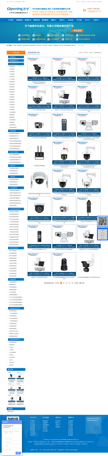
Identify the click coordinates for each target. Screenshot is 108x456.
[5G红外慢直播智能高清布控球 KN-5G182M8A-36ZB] (64, 275)
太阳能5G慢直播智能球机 (15, 195)
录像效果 (70, 423)
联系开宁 (96, 20)
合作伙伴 (32, 431)
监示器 (10, 360)
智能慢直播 (13, 279)
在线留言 (89, 1)
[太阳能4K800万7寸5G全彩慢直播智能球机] (89, 248)
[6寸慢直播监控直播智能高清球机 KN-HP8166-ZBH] (64, 80)
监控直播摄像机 (67, 45)
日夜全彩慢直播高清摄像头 (15, 141)
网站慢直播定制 (12, 310)
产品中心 (91, 52)
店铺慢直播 (11, 102)
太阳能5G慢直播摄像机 (14, 190)
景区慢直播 (44, 45)
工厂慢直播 (11, 79)
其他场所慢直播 (12, 127)
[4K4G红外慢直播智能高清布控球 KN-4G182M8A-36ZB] (89, 108)
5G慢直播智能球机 (13, 173)
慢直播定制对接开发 (15, 308)
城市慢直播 (38, 45)
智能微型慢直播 (12, 289)
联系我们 (94, 1)
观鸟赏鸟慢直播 (12, 276)
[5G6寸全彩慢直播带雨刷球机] (20, 390)
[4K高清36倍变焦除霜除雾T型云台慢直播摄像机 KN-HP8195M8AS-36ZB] (89, 136)
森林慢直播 (11, 117)
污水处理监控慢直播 (13, 221)
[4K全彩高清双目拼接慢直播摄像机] (39, 136)
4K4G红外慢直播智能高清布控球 (20, 405)
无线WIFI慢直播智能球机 (15, 162)
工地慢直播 (11, 94)
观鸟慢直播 (11, 122)
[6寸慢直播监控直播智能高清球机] (20, 378)
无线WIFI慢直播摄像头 (14, 154)
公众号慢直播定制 (13, 313)
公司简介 (32, 421)
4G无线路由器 (12, 352)
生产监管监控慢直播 (13, 219)
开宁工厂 (87, 20)
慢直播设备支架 (12, 342)
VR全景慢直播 (12, 292)
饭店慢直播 (11, 84)
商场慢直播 (11, 99)
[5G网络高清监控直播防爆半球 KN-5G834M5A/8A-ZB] (39, 192)
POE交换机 (12, 357)
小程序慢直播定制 (13, 318)
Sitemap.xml (75, 439)
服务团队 (45, 427)
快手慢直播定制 (12, 326)
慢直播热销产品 (14, 60)
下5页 (76, 283)
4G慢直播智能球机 (13, 184)
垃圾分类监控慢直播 (13, 226)
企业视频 (70, 421)
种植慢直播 (11, 89)
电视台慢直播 (26, 45)
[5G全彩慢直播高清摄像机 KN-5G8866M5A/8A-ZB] (89, 275)
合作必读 (70, 20)
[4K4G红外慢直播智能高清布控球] (20, 401)
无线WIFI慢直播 (14, 152)
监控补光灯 (11, 362)
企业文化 (32, 423)
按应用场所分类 (97, 52)
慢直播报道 (46, 425)
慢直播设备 (19, 20)
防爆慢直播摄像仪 (13, 294)
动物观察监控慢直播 (13, 237)
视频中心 (53, 20)
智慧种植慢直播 (12, 258)
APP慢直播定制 (12, 315)
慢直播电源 (11, 344)
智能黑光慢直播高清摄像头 (15, 143)
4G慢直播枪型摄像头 (14, 179)
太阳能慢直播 (13, 187)
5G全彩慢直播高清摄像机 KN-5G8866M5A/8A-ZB (89, 277)
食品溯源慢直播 (12, 253)
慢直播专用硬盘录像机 (14, 148)
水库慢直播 (11, 69)
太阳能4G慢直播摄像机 (14, 198)
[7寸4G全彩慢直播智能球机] (11, 390)
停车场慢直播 (12, 119)
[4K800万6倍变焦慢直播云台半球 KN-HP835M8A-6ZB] (39, 220)
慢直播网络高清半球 (13, 136)
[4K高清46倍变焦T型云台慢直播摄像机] (64, 248)
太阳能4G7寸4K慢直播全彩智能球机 (39, 277)
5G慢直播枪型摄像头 (14, 168)
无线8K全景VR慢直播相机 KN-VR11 (89, 221)
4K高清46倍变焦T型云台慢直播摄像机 (64, 249)
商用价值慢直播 (14, 248)
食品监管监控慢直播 (13, 224)
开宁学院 (79, 20)
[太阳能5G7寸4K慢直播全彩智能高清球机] (11, 401)
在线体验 (70, 431)
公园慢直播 (11, 71)
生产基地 (32, 425)
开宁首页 (11, 20)
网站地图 (99, 1)
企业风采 (32, 427)
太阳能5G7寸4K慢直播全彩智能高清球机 (11, 405)
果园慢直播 (11, 92)
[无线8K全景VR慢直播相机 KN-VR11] (89, 220)
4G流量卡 (11, 349)
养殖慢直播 (11, 86)
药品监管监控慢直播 (13, 239)
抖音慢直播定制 (12, 323)
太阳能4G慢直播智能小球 (15, 200)
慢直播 (14, 45)
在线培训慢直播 (12, 271)
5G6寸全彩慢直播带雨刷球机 (39, 110)
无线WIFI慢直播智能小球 (15, 159)
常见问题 (57, 421)
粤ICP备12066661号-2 (39, 444)
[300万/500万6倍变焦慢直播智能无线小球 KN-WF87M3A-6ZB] (64, 164)
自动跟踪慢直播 (12, 287)
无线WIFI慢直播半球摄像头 (15, 157)
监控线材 (11, 365)
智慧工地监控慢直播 (13, 234)
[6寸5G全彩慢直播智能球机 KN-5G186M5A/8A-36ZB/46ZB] (64, 192)
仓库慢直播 (11, 104)
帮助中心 (62, 20)
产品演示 (70, 427)
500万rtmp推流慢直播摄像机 (15, 302)
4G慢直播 (12, 176)
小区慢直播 (11, 107)
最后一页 (81, 283)
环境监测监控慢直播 (13, 214)
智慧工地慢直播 (12, 255)
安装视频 (70, 429)
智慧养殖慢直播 (12, 260)
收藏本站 (84, 1)
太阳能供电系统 (12, 205)
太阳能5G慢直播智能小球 (15, 193)
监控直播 (61, 45)
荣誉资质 (32, 429)
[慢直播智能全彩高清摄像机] (11, 378)
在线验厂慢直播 (12, 263)
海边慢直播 (11, 76)
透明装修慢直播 (12, 265)
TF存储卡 (11, 347)
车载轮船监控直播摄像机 (39, 165)
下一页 (57, 283)
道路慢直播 (11, 114)
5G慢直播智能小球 (13, 170)
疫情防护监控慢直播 (13, 244)
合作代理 (45, 431)
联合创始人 (33, 433)
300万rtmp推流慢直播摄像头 (15, 299)
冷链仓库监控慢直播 (13, 242)
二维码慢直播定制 (13, 321)
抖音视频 (70, 435)
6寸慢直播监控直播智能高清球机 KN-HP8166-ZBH (64, 82)
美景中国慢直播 (12, 250)
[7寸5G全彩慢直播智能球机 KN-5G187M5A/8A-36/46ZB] (89, 192)
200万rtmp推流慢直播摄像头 (15, 297)
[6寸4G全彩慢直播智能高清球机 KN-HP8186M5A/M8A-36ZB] (89, 164)
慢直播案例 (45, 20)
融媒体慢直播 (33, 45)
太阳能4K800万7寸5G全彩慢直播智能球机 (88, 249)
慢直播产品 (28, 20)
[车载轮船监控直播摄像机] (39, 164)
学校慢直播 (11, 97)
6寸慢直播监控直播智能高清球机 (20, 382)
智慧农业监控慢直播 (13, 229)
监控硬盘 (11, 354)
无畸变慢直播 (12, 124)
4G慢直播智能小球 (13, 181)
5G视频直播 (55, 45)
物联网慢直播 (12, 284)
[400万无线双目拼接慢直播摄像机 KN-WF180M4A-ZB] (64, 220)
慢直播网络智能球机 (13, 138)
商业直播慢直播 (12, 268)
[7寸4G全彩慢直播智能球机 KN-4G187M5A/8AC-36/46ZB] (89, 80)
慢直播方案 (36, 20)
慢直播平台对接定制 (13, 333)
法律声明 (32, 435)
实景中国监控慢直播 (13, 216)
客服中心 (57, 423)
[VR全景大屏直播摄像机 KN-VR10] (39, 248)
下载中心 (78, 1)
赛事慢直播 (11, 81)
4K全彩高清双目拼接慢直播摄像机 (39, 137)
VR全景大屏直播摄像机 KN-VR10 (39, 249)
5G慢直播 (50, 45)
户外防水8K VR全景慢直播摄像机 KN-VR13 (64, 137)
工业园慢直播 (12, 112)
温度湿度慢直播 (12, 282)
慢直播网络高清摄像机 (14, 133)
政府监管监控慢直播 (15, 209)
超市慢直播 (11, 109)
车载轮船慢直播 (12, 273)
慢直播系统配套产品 (15, 339)
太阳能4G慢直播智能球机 (15, 203)
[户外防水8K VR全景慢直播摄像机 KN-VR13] (64, 136)
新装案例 (45, 423)
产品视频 (70, 425)
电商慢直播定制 (12, 328)
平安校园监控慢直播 (13, 232)
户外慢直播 (11, 74)
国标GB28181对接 (13, 331)
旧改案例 (45, 421)
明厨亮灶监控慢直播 (13, 211)
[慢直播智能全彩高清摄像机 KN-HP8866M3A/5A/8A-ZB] (39, 80)
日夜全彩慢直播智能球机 (15, 146)
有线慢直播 (13, 130)
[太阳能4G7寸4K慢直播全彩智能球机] (39, 275)
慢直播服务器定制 (13, 336)
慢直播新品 (13, 57)
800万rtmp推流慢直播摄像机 (15, 304)
